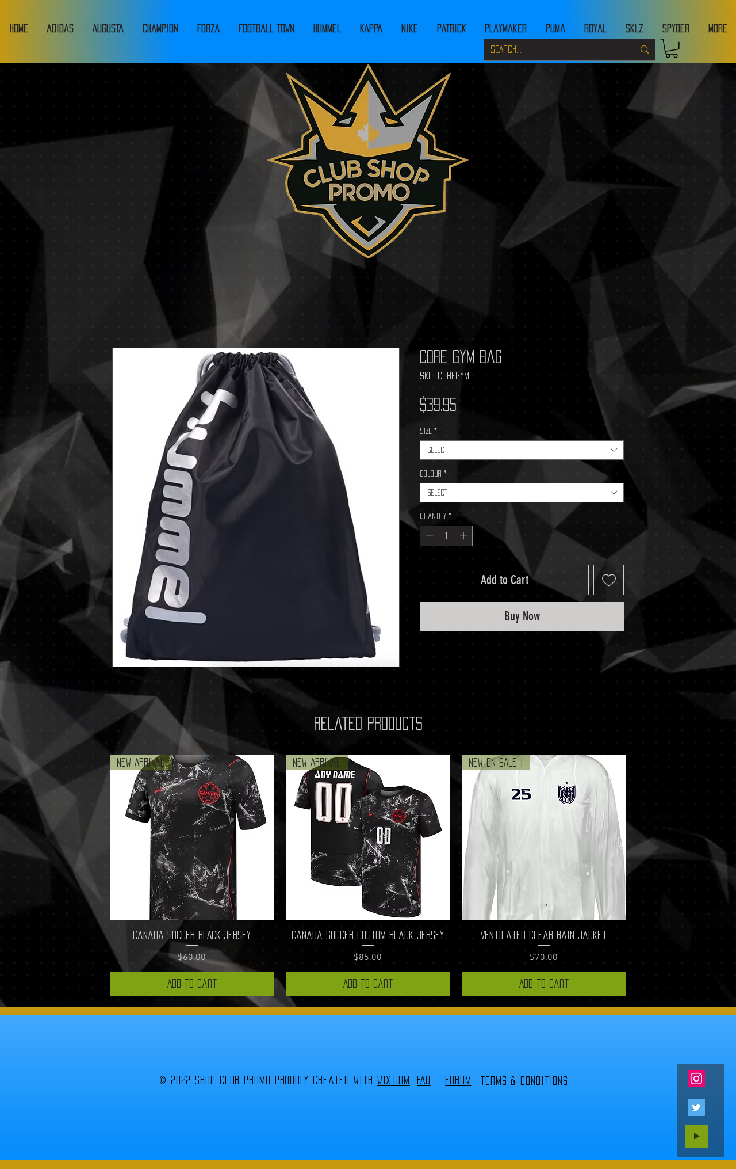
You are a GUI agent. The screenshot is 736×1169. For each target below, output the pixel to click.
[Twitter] (696, 1107)
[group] (368, 876)
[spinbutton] (446, 536)
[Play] (696, 1136)
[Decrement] (428, 536)
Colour (433, 474)
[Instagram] (696, 1078)
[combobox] (522, 450)
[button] (671, 48)
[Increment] (464, 536)
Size (428, 431)
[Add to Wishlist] (608, 580)
